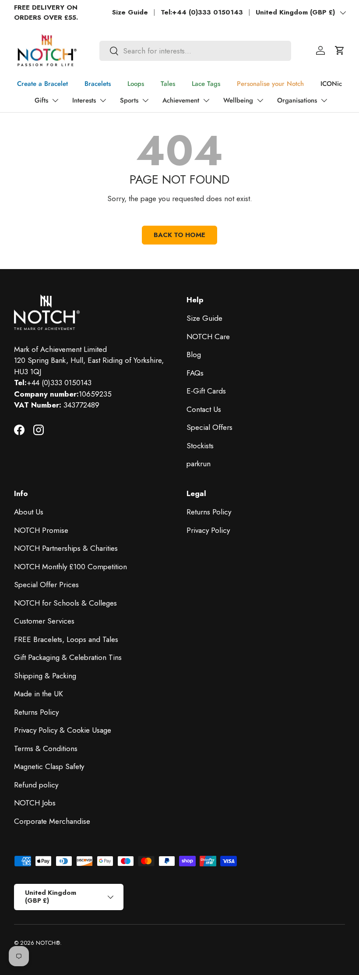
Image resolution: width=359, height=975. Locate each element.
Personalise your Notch (270, 84)
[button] (339, 50)
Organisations (297, 100)
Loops (135, 84)
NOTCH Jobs (35, 803)
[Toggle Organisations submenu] (324, 100)
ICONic (331, 84)
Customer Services (44, 621)
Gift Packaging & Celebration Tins (68, 657)
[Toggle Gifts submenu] (55, 100)
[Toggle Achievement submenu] (206, 100)
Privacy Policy (208, 530)
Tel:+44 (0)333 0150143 (202, 12)
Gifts (41, 100)
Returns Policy (36, 712)
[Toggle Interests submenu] (103, 100)
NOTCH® (48, 943)
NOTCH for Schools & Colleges (65, 603)
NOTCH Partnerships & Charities (66, 548)
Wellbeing (238, 100)
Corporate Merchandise (52, 821)
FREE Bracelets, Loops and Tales (66, 639)
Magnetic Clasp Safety (49, 766)
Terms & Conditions (45, 748)
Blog (194, 354)
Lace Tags (206, 84)
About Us (28, 512)
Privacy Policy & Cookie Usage (62, 730)
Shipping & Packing (45, 675)
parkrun (199, 463)
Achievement (180, 100)
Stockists (200, 445)
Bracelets (97, 84)
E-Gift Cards (206, 391)
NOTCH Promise (41, 530)
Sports (129, 100)
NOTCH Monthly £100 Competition (70, 566)
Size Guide (130, 12)
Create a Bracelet (42, 84)
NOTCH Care (208, 336)
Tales (168, 84)
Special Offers (209, 427)
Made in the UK (38, 693)
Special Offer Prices (46, 584)
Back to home (179, 235)
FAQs (195, 373)
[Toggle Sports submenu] (145, 100)
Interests (84, 100)
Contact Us (204, 409)
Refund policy (36, 785)
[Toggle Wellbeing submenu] (260, 100)
